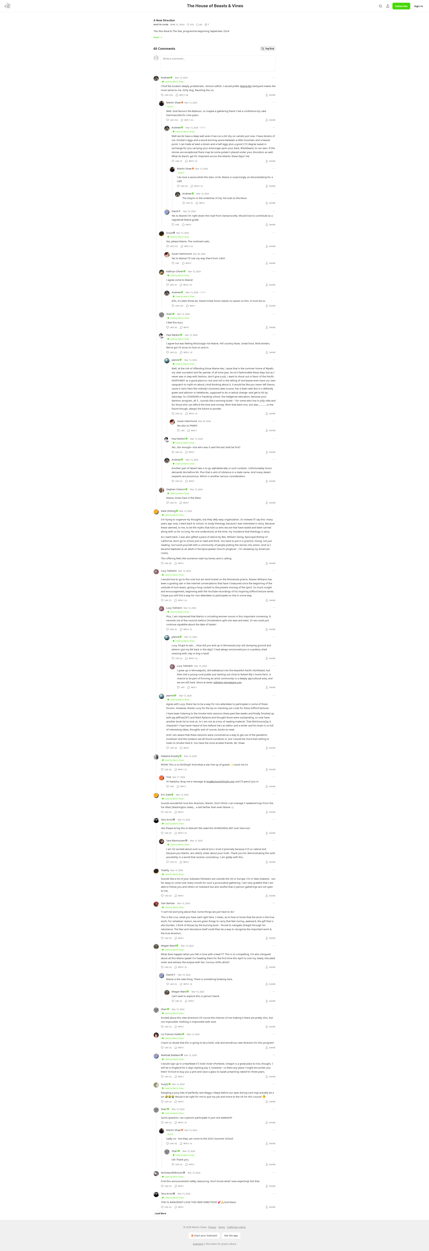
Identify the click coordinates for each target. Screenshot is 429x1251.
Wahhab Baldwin (170, 1055)
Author (170, 106)
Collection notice (236, 1227)
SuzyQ (164, 1084)
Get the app (231, 1235)
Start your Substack (205, 1235)
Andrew (165, 77)
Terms (221, 1227)
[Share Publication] (387, 6)
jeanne (175, 359)
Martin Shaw (161, 24)
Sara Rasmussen (175, 840)
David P (176, 211)
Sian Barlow (168, 903)
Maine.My (246, 86)
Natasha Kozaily (170, 756)
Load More (160, 1213)
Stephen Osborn (175, 489)
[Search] (380, 6)
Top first (269, 48)
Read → (158, 37)
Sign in (418, 6)
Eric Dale (166, 794)
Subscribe (401, 6)
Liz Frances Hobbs (171, 1034)
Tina (168, 777)
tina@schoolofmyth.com (220, 781)
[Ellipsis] (274, 77)
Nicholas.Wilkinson (172, 1172)
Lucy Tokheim (169, 570)
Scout (169, 232)
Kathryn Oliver (174, 271)
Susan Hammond (182, 253)
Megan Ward (168, 945)
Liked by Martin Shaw (174, 81)
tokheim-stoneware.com (227, 682)
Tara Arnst (167, 819)
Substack (198, 1243)
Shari (169, 314)
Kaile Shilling (168, 511)
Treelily (165, 870)
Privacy (212, 1227)
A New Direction (164, 20)
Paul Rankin (173, 334)
